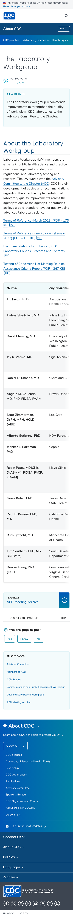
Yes (9, 639)
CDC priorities (11, 40)
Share (63, 618)
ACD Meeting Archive (18, 702)
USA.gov (23, 913)
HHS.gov (8, 913)
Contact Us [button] (12, 837)
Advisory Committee (18, 664)
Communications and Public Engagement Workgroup (36, 687)
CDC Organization (16, 774)
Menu (62, 29)
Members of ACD (16, 672)
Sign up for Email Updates (26, 826)
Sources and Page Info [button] (24, 618)
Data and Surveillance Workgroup (25, 694)
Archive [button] (9, 877)
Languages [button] (12, 867)
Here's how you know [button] (16, 6)
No (38, 639)
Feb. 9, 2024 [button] (17, 83)
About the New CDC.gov (20, 808)
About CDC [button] (12, 847)
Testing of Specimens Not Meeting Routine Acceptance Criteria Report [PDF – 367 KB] (34, 266)
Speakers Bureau (16, 794)
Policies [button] (9, 857)
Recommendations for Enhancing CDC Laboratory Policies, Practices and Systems (34, 248)
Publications (13, 781)
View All (12, 746)
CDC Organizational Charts (22, 801)
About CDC (12, 28)
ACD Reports (14, 679)
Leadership (12, 768)
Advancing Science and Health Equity (45, 40)
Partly (24, 639)
